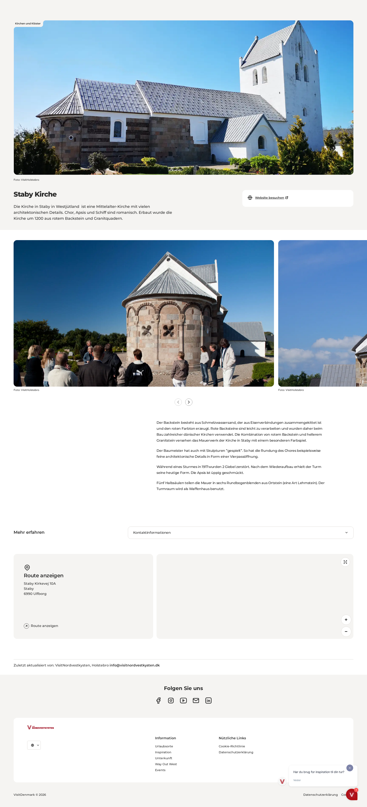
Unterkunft (163, 758)
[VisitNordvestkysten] (40, 727)
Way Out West (166, 764)
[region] (255, 596)
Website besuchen (269, 198)
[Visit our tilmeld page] (196, 700)
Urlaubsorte (164, 746)
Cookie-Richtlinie (232, 746)
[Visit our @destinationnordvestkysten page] (183, 700)
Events (160, 770)
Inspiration (163, 752)
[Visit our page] (158, 700)
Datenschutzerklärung (236, 752)
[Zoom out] (346, 632)
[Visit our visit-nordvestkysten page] (208, 700)
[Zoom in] (346, 620)
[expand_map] (345, 562)
